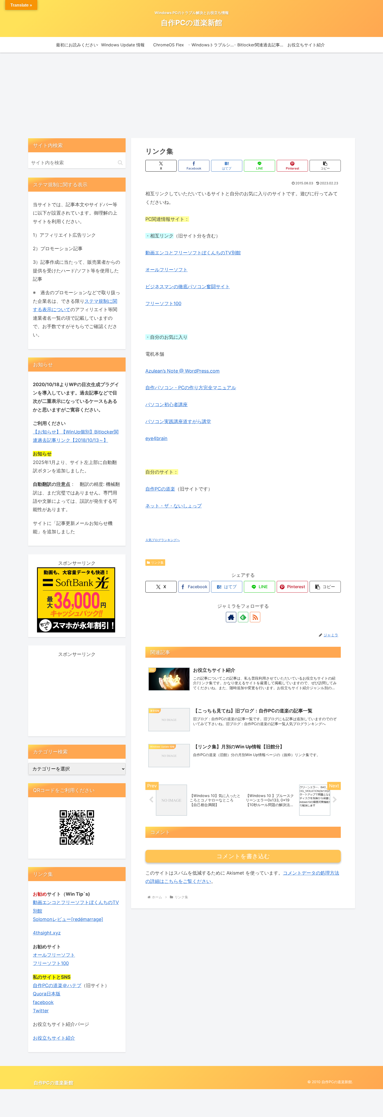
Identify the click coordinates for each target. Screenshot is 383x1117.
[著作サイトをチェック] (231, 617)
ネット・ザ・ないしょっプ (173, 506)
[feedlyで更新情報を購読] (243, 617)
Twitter (41, 1010)
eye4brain (156, 438)
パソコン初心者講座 (166, 404)
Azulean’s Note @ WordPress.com (182, 371)
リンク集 (157, 562)
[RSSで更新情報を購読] (255, 617)
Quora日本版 (46, 993)
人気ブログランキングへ (162, 540)
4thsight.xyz (47, 933)
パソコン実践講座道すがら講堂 (178, 421)
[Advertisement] (191, 95)
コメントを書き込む (243, 856)
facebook (43, 1002)
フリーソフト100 (163, 303)
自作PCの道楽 (160, 489)
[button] (325, 166)
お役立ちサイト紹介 (54, 1038)
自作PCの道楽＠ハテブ (57, 985)
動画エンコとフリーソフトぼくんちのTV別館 (193, 252)
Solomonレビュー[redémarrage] (68, 919)
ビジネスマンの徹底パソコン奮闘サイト (187, 286)
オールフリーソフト (166, 269)
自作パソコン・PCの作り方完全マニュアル (190, 387)
